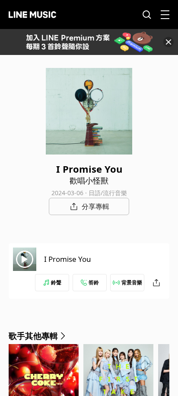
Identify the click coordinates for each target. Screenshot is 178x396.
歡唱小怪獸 (89, 180)
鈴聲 (56, 282)
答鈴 (94, 282)
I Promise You (67, 259)
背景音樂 (131, 282)
